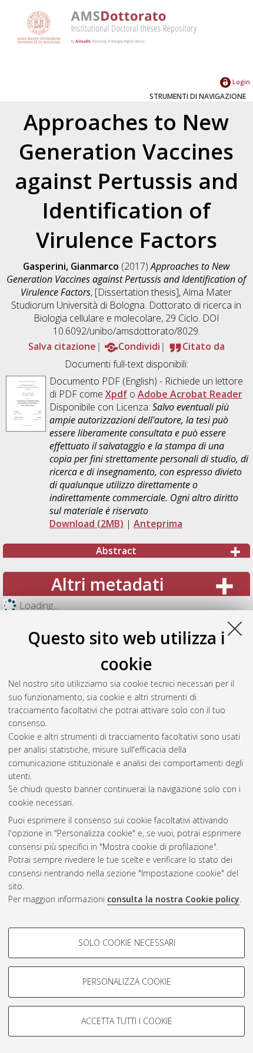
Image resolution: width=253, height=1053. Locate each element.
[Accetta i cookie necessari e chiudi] (234, 628)
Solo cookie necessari (126, 942)
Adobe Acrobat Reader (190, 394)
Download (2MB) (86, 523)
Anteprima (158, 523)
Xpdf (116, 394)
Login (240, 81)
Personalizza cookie (126, 981)
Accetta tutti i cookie (126, 1020)
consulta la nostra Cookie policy (173, 899)
